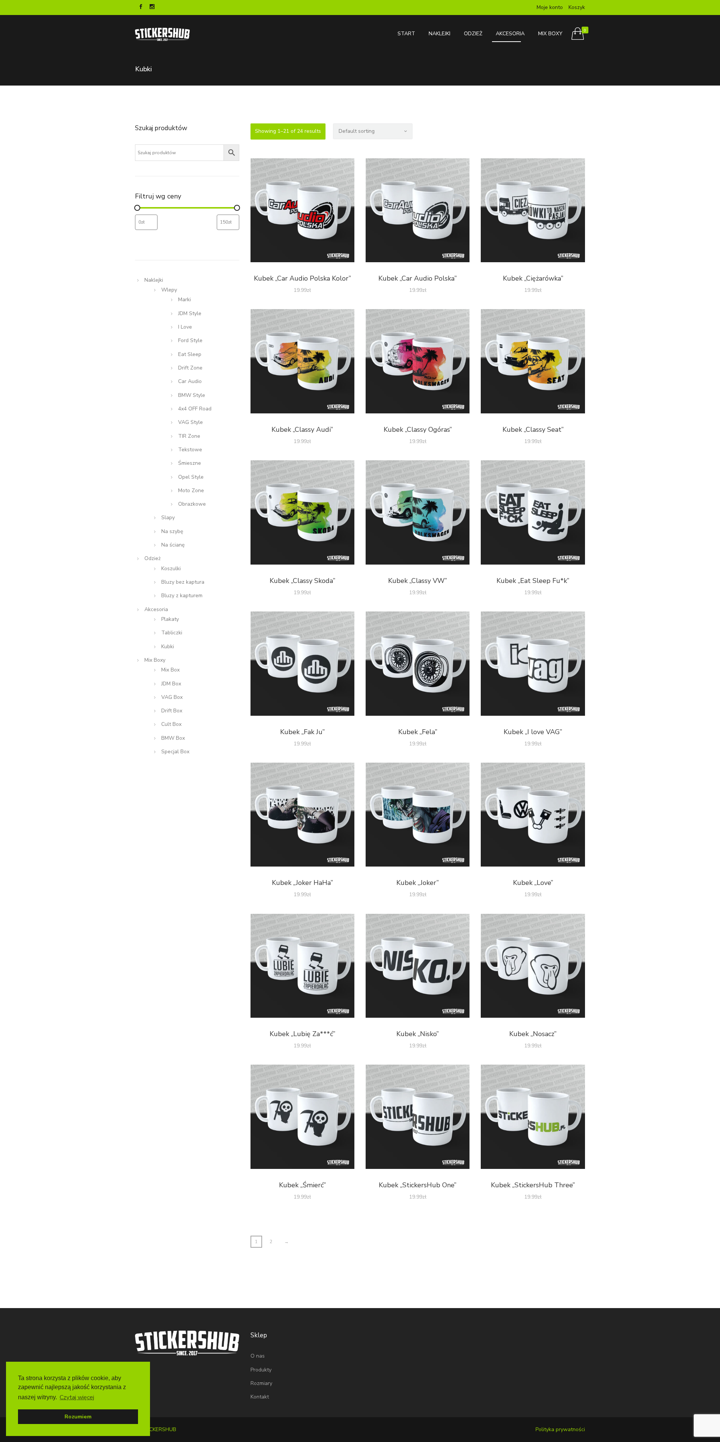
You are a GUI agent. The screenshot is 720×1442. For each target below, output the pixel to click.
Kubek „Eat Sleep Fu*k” (532, 580)
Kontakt (259, 1396)
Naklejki (439, 33)
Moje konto (550, 7)
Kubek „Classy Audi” (302, 429)
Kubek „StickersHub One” (417, 1185)
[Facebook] (140, 7)
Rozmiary (261, 1383)
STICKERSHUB (158, 1429)
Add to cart (302, 211)
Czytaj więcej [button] (77, 1397)
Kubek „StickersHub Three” (533, 1185)
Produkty (261, 1369)
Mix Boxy (550, 33)
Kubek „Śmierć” (302, 1185)
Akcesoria (510, 33)
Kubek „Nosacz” (532, 1033)
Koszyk (576, 7)
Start (406, 33)
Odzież (473, 33)
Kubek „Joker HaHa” (302, 882)
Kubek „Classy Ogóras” (418, 429)
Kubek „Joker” (417, 882)
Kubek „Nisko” (417, 1033)
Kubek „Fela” (417, 731)
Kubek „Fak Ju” (302, 731)
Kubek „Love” (533, 882)
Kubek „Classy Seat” (533, 429)
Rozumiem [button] (78, 1416)
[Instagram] (152, 7)
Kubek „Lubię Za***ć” (302, 1033)
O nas (257, 1355)
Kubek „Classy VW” (417, 580)
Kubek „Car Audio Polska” (417, 278)
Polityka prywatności (560, 1429)
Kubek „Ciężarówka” (533, 278)
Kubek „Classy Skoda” (302, 580)
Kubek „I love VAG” (533, 731)
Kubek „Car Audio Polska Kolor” (302, 278)
